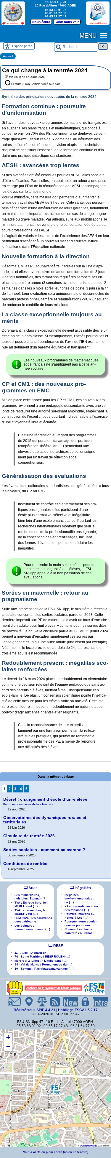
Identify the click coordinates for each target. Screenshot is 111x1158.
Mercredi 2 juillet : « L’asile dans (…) (41, 960)
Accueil (8, 56)
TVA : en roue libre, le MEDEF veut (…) (30, 912)
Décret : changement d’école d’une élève (45, 801)
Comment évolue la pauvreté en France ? (80, 930)
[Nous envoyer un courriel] (12, 1001)
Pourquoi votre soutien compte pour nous (81, 923)
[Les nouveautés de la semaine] (68, 1001)
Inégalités (82, 888)
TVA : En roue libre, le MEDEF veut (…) (30, 904)
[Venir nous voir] (26, 1001)
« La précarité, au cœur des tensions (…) (81, 907)
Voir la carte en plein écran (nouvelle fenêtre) (55, 1152)
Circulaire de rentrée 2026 (29, 836)
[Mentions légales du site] (39, 1001)
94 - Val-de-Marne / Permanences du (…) (43, 964)
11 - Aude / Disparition (30, 952)
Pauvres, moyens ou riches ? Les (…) (79, 915)
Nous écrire (41, 22)
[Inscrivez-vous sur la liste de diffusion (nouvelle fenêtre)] (98, 12)
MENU (88, 35)
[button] (55, 1089)
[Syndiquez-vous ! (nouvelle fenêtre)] (13, 13)
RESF (57, 946)
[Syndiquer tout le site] (52, 1001)
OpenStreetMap (88, 1145)
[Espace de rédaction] (83, 1001)
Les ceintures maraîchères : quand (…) (32, 927)
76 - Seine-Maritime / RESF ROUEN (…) (42, 956)
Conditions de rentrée (25, 863)
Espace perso (22, 46)
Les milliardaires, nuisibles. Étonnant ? (30, 896)
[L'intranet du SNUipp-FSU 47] (98, 1001)
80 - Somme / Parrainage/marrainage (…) (44, 968)
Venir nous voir (67, 22)
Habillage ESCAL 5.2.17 (78, 1010)
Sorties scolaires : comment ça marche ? (44, 850)
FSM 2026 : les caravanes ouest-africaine (33, 919)
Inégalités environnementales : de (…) (79, 898)
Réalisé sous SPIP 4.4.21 (35, 1010)
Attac (33, 888)
